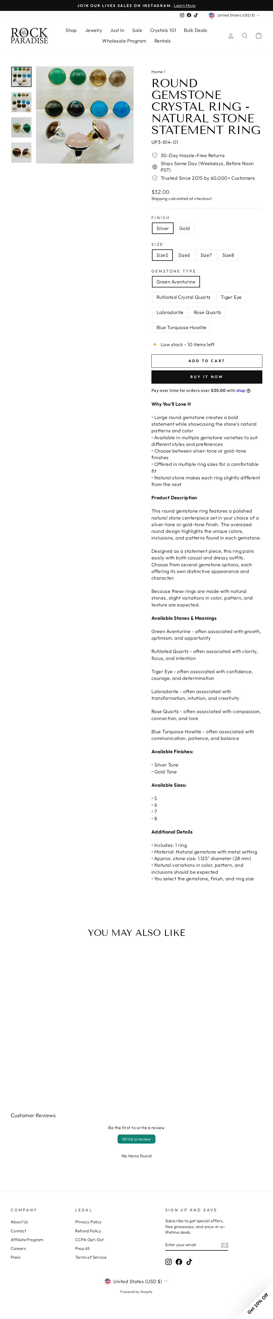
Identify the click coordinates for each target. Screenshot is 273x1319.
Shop (71, 30)
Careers (18, 1248)
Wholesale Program (124, 41)
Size (157, 244)
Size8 (228, 255)
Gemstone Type (173, 271)
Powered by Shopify (136, 1291)
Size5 (162, 255)
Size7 (206, 255)
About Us (19, 1221)
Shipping (159, 198)
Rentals (162, 41)
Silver (162, 228)
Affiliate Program (27, 1239)
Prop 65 (82, 1248)
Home (157, 71)
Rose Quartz (207, 312)
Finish (160, 217)
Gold (184, 228)
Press (15, 1257)
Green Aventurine (175, 282)
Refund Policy (88, 1230)
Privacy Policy (88, 1221)
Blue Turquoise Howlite (181, 327)
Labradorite (170, 312)
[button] (254, 1300)
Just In (117, 30)
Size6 (184, 255)
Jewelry (93, 30)
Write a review (136, 1139)
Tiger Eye (231, 297)
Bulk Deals (195, 30)
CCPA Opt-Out (89, 1239)
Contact (18, 1230)
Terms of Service (91, 1257)
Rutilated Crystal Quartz (183, 297)
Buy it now (207, 376)
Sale (137, 30)
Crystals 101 (163, 30)
